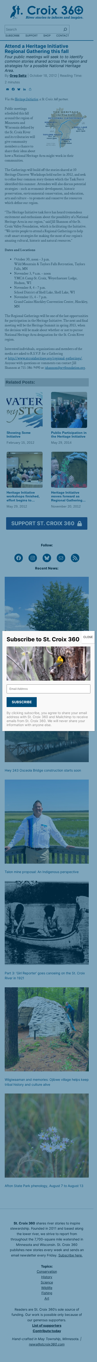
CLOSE (88, 637)
